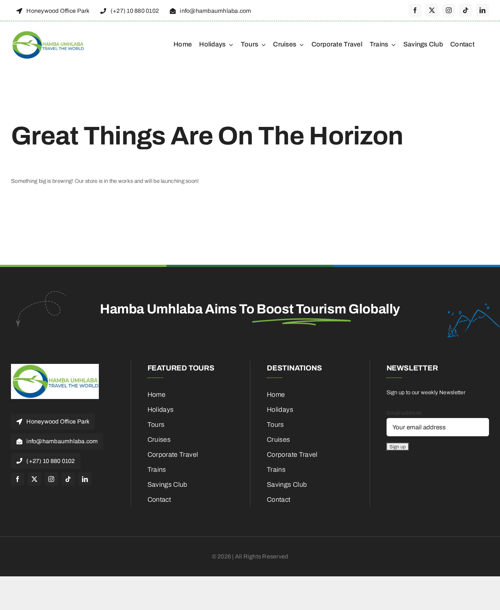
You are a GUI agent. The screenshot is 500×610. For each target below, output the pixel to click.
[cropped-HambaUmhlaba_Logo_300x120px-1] (47, 33)
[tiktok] (465, 10)
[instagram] (448, 10)
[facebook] (415, 10)
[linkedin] (482, 10)
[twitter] (432, 10)
